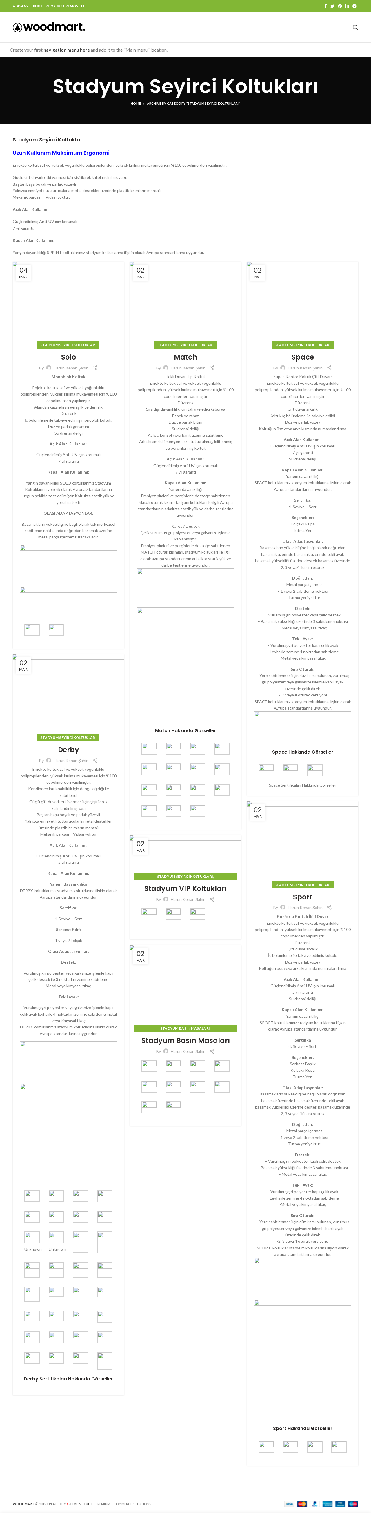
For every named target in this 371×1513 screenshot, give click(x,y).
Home (136, 103)
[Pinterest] (340, 6)
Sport (302, 897)
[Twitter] (332, 6)
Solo (68, 357)
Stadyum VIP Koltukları (185, 888)
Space (303, 357)
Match (185, 357)
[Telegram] (354, 6)
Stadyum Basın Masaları (185, 1028)
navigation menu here (66, 49)
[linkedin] (347, 6)
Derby (68, 749)
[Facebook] (326, 6)
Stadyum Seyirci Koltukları (68, 345)
